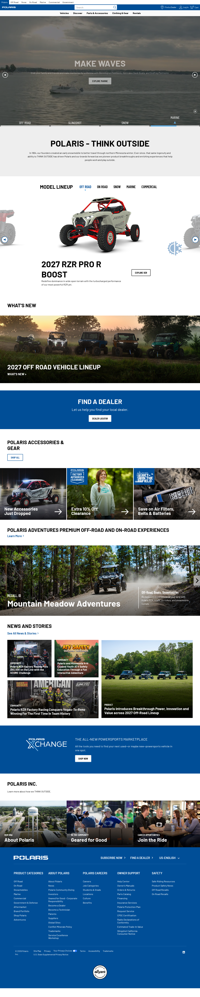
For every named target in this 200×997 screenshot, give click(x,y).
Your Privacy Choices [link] (62, 951)
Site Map (37, 951)
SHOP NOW (83, 758)
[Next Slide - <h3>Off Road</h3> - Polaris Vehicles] (195, 239)
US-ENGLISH (167, 858)
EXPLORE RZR (141, 272)
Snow (23, 2)
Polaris (4, 2)
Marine (43, 2)
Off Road (14, 2)
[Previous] (5, 75)
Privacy (47, 951)
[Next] (195, 75)
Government (68, 2)
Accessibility (94, 951)
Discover (77, 13)
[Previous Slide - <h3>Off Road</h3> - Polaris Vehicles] (4, 239)
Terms (83, 951)
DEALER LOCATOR (100, 418)
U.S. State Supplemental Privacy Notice (51, 954)
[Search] (114, 7)
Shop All (15, 457)
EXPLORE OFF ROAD (100, 81)
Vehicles (64, 13)
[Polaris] (8, 7)
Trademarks (108, 951)
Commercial (54, 2)
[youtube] (152, 952)
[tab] (85, 187)
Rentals (137, 13)
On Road (33, 2)
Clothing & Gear (120, 13)
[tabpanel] (100, 239)
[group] (100, 225)
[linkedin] (184, 952)
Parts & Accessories (97, 13)
